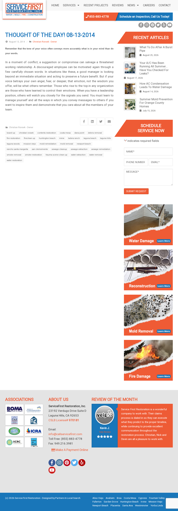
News (131, 5)
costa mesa (65, 133)
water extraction (78, 155)
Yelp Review (105, 432)
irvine (61, 138)
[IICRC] (14, 442)
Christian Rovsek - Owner (45, 42)
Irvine (143, 501)
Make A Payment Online (71, 450)
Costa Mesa (130, 498)
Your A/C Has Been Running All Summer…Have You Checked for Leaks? (154, 68)
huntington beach (47, 138)
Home (55, 5)
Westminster (141, 505)
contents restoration (46, 133)
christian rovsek (26, 133)
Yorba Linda (157, 505)
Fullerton (97, 501)
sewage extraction (79, 149)
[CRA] (14, 420)
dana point (79, 133)
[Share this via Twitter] (101, 121)
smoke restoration (33, 155)
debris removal (95, 133)
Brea (119, 498)
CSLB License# (63, 420)
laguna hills (105, 138)
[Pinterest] (152, 25)
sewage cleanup (59, 149)
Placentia (115, 505)
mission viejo (29, 144)
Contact (165, 5)
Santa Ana (127, 505)
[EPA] (14, 431)
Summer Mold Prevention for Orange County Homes (156, 102)
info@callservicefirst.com (65, 434)
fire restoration (13, 138)
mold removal (66, 144)
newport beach (84, 144)
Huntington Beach (129, 501)
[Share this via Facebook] (84, 121)
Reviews (118, 5)
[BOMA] (14, 409)
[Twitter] (158, 25)
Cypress (142, 498)
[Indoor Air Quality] (34, 442)
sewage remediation (100, 149)
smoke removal (14, 155)
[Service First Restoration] (24, 9)
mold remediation (48, 144)
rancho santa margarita (17, 149)
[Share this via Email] (109, 121)
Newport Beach (100, 505)
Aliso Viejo (97, 498)
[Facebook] (141, 25)
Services (69, 5)
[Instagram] (146, 25)
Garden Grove (111, 501)
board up (11, 133)
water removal (95, 155)
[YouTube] (169, 25)
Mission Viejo (155, 501)
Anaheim (110, 498)
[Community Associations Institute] (34, 409)
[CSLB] (34, 420)
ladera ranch (74, 138)
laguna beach (90, 138)
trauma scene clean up (56, 155)
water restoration (14, 160)
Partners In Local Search (67, 498)
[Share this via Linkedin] (92, 121)
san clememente (40, 149)
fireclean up (29, 138)
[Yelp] (164, 25)
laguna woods (13, 144)
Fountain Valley (157, 498)
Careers (149, 5)
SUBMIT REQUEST (136, 191)
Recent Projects (96, 5)
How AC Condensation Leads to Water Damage (156, 85)
